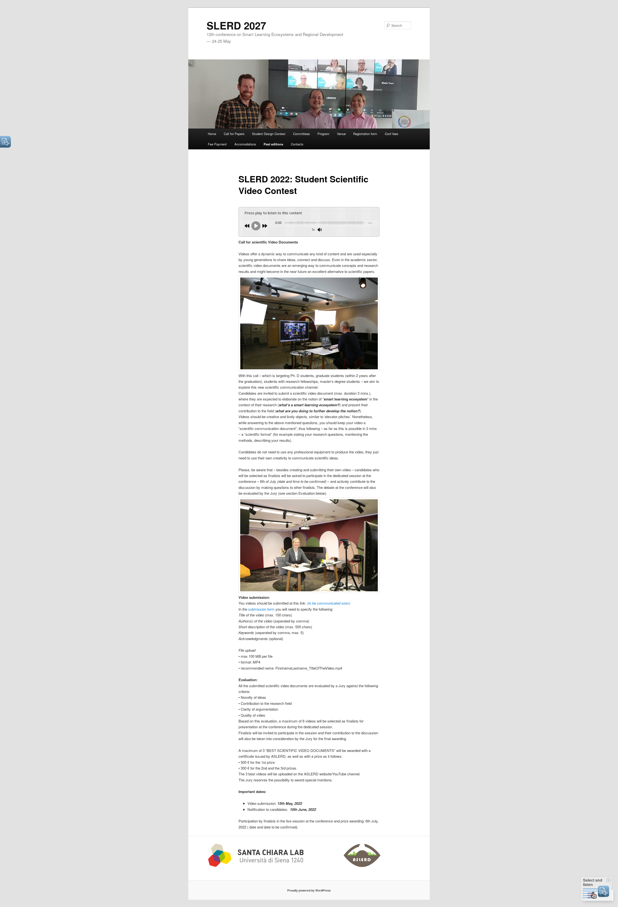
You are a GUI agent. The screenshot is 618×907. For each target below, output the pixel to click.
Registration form (365, 133)
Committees (301, 133)
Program (323, 133)
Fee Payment (217, 144)
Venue (341, 133)
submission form (261, 609)
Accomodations (245, 144)
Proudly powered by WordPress (309, 890)
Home (212, 133)
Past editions (273, 144)
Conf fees (391, 133)
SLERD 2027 (236, 25)
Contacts (297, 144)
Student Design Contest (268, 133)
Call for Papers (234, 133)
